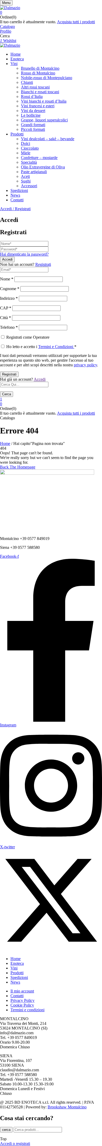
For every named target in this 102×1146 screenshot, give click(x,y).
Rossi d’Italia (32, 96)
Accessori (29, 186)
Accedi (40, 379)
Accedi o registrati (15, 1143)
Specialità (29, 162)
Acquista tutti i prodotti (76, 22)
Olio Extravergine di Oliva (43, 167)
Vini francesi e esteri (37, 106)
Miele (25, 153)
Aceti (25, 176)
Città (5, 317)
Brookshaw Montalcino (67, 1107)
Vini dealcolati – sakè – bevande (47, 139)
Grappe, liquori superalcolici (44, 120)
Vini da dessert (33, 110)
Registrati (43, 264)
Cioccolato (30, 148)
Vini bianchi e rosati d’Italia (43, 101)
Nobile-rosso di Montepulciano (46, 77)
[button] (51, 12)
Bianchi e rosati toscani (40, 92)
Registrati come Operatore (27, 337)
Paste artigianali (34, 171)
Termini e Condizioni (56, 346)
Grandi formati (33, 124)
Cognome (9, 288)
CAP (5, 308)
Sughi (26, 181)
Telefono (9, 327)
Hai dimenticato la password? (24, 254)
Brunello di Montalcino (40, 68)
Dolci (25, 143)
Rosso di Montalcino (38, 73)
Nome (6, 279)
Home (5, 443)
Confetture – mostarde (39, 157)
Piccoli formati (33, 129)
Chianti (27, 82)
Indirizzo (9, 298)
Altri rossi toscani (35, 87)
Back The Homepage (17, 467)
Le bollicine (31, 115)
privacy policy (85, 365)
